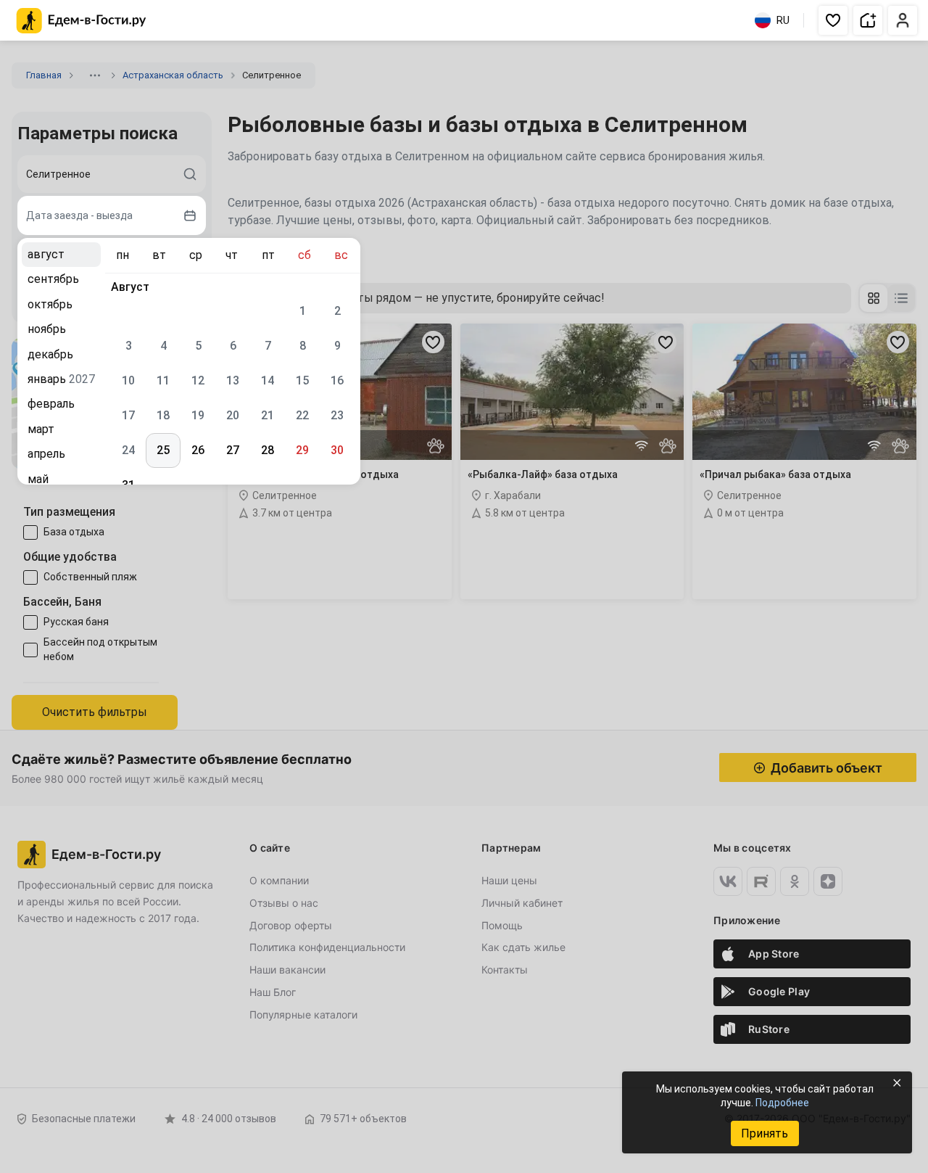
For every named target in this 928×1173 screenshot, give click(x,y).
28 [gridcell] (267, 450)
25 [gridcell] (163, 450)
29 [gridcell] (302, 450)
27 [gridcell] (232, 450)
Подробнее (782, 1102)
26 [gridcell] (197, 450)
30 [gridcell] (337, 450)
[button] (833, 20)
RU (783, 20)
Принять (764, 1133)
